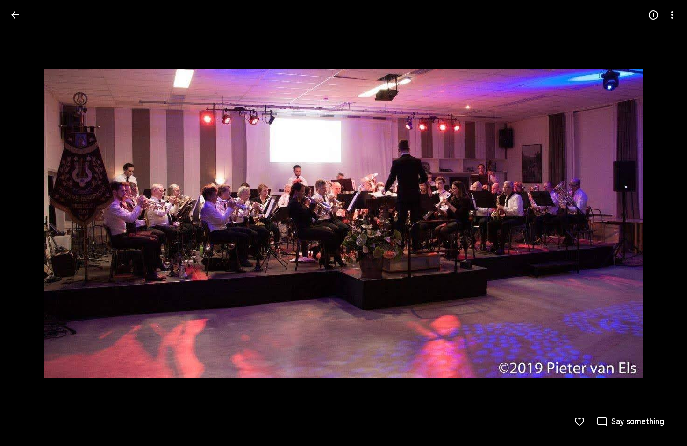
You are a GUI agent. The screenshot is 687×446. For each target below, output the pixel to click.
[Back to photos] (15, 15)
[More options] (672, 15)
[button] (26, 223)
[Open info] (653, 15)
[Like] (579, 421)
